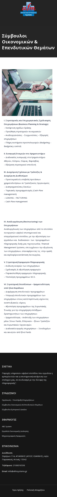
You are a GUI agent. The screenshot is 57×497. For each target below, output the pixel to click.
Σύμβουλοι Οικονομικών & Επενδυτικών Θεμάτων (22, 405)
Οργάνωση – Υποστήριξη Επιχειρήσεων (18, 400)
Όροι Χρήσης (17, 490)
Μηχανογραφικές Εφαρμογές (13, 436)
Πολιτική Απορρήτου (36, 490)
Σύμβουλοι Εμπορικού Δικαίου (14, 409)
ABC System (7, 426)
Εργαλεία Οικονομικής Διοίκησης (15, 431)
